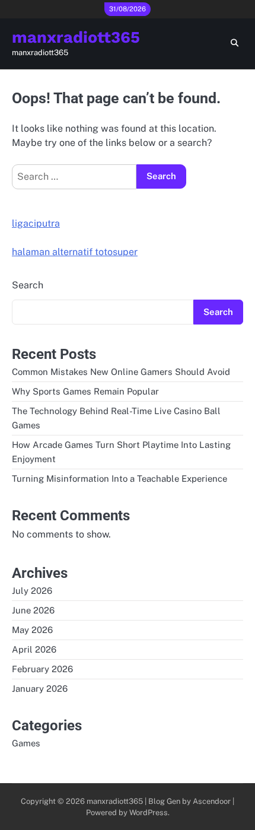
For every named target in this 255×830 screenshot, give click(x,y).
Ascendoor (212, 801)
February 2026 (42, 669)
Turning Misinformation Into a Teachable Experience (119, 478)
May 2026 (32, 630)
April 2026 (34, 649)
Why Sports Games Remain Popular (85, 391)
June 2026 (33, 610)
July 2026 (32, 591)
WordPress (148, 812)
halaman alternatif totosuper (75, 251)
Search (27, 285)
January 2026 (40, 688)
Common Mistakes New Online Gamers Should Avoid (121, 372)
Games (26, 743)
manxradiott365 (76, 37)
